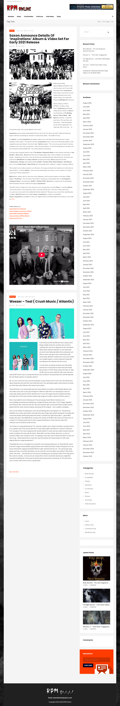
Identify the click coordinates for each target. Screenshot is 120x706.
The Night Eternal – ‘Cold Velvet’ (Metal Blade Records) (96, 60)
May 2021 (86, 340)
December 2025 (88, 133)
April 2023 (86, 253)
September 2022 (88, 279)
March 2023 (87, 257)
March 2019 (87, 437)
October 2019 (87, 411)
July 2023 (86, 242)
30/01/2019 (21, 305)
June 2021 (86, 336)
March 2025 (87, 167)
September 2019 (88, 415)
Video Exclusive (90, 504)
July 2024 (86, 197)
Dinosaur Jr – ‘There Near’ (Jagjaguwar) (95, 55)
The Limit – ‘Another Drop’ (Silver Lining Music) (94, 66)
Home (99, 21)
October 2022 (87, 276)
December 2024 (88, 178)
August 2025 (87, 148)
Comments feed (90, 528)
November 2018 (88, 452)
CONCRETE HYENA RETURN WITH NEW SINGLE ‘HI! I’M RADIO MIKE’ (95, 72)
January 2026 (87, 129)
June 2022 (86, 291)
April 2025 (86, 163)
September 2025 (88, 144)
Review (12, 297)
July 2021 (86, 332)
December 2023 (88, 223)
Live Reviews (28, 16)
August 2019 (87, 418)
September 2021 (88, 325)
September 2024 (88, 189)
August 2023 (87, 238)
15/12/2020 (21, 46)
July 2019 (86, 422)
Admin (13, 46)
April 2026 (86, 118)
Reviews (11, 16)
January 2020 (87, 400)
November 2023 (88, 227)
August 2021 (87, 328)
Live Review (89, 489)
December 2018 (88, 449)
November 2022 (88, 272)
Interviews (50, 16)
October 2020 (87, 366)
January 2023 (87, 264)
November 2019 (88, 407)
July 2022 (86, 287)
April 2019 (86, 433)
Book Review (89, 474)
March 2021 (87, 347)
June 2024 (86, 201)
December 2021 (88, 313)
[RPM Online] (19, 8)
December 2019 (88, 403)
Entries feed (89, 525)
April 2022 (86, 298)
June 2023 (86, 246)
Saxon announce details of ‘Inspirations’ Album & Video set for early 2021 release (39, 39)
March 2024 (87, 212)
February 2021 (88, 351)
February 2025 (88, 170)
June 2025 (86, 155)
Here (13, 199)
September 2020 (88, 370)
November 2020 (88, 362)
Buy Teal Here (14, 472)
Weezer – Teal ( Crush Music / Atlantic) (41, 301)
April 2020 (86, 388)
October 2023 (87, 231)
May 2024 (86, 204)
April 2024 (86, 208)
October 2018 (87, 456)
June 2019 (86, 426)
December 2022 (88, 268)
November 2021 (88, 317)
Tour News (88, 500)
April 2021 (86, 343)
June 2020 (86, 381)
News (19, 16)
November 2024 (88, 182)
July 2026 (86, 107)
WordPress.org (90, 532)
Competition (89, 477)
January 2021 (87, 355)
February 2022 (88, 306)
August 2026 (87, 103)
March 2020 (87, 392)
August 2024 (87, 193)
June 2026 (86, 110)
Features (39, 16)
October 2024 (87, 185)
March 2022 (87, 302)
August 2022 (87, 283)
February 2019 (88, 441)
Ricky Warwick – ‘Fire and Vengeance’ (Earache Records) (94, 50)
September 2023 (88, 234)
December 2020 (88, 358)
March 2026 (87, 122)
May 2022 (86, 294)
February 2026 (88, 125)
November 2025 (88, 137)
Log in (87, 521)
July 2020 (86, 377)
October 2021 (87, 321)
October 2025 (87, 140)
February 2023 (88, 261)
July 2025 (86, 152)
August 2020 (87, 373)
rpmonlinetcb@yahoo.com (15, 1)
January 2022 (87, 309)
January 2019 (87, 445)
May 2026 (86, 114)
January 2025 (87, 174)
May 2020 (86, 385)
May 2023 (86, 249)
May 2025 (86, 159)
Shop (59, 16)
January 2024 (87, 219)
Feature (87, 481)
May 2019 (86, 430)
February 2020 (88, 396)
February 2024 (88, 216)
